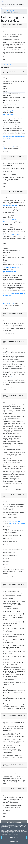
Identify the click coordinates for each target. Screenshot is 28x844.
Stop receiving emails (8, 147)
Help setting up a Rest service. (11, 111)
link (11, 376)
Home (3, 11)
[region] (14, 833)
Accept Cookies (14, 837)
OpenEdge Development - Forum (16, 11)
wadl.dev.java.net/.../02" (13, 521)
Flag (4, 148)
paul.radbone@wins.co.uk (9, 114)
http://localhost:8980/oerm (10, 205)
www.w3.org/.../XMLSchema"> (16, 523)
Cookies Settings (14, 841)
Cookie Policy (19, 831)
